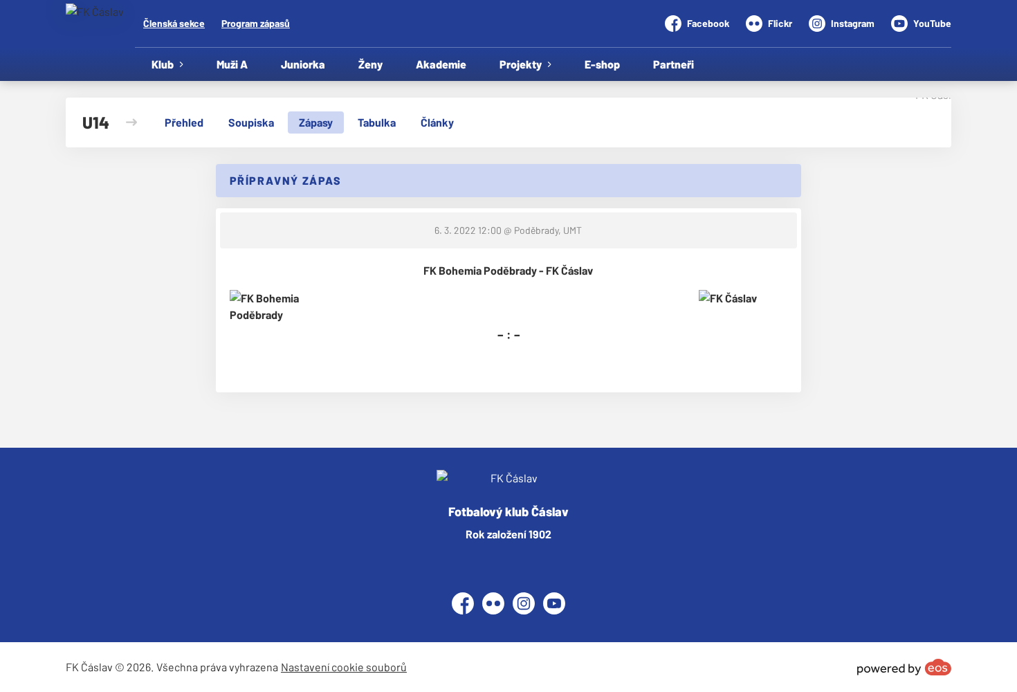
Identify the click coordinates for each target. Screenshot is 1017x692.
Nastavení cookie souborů (344, 666)
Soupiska (251, 122)
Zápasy (316, 122)
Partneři (673, 64)
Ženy (370, 64)
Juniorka (303, 64)
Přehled (184, 122)
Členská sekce (174, 23)
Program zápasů (255, 23)
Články (437, 122)
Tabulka (377, 122)
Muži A (232, 64)
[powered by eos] (904, 667)
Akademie (441, 64)
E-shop (602, 64)
